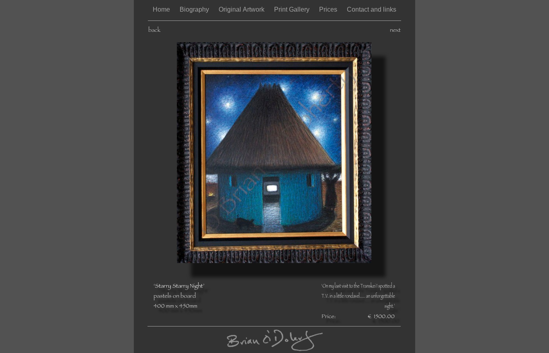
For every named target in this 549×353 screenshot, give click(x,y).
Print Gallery (292, 9)
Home (162, 9)
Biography (195, 9)
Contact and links (371, 9)
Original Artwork (242, 9)
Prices (329, 9)
